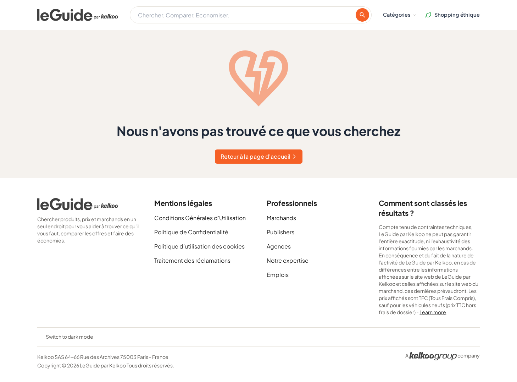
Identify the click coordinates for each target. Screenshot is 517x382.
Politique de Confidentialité (191, 232)
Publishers (280, 232)
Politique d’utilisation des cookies (199, 246)
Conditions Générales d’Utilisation (200, 218)
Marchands (281, 218)
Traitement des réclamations (192, 260)
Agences (279, 246)
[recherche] (362, 15)
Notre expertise (287, 260)
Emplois (278, 274)
